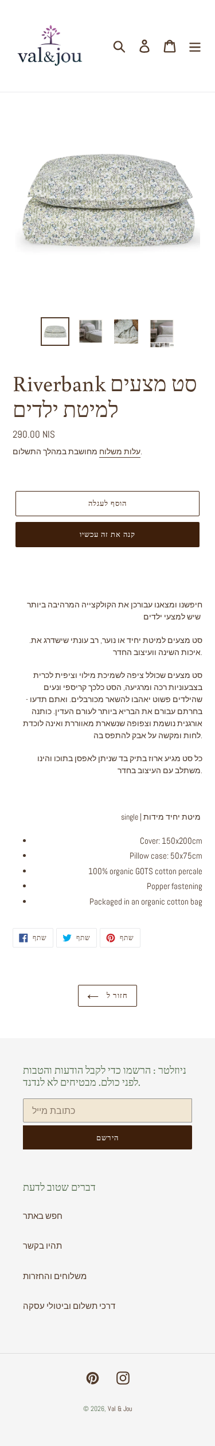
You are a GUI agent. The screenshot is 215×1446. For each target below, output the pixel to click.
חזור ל (115, 995)
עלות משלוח (119, 451)
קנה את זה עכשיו (108, 534)
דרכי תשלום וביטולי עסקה (69, 1305)
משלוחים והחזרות (55, 1275)
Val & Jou (120, 1408)
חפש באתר (42, 1215)
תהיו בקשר (42, 1245)
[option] (55, 331)
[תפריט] (195, 46)
